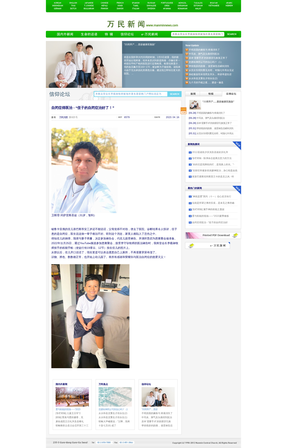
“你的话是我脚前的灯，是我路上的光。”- (213, 164)
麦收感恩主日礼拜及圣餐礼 (70, 421)
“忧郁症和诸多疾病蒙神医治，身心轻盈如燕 (214, 170)
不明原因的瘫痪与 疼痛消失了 (157, 413)
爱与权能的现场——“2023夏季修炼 (210, 216)
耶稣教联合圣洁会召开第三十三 (72, 425)
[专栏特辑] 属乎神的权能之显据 (208, 209)
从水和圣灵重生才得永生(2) (113, 413)
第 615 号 (73, 117)
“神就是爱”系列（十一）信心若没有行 (211, 196)
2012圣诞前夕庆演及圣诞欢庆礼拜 (210, 152)
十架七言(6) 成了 (107, 425)
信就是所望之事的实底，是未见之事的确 (213, 203)
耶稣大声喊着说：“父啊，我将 (114, 421)
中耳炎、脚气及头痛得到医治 (157, 417)
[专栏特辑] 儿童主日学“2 (68, 413)
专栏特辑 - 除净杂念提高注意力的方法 (212, 158)
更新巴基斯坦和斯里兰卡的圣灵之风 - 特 (213, 176)
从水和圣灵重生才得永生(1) (113, 417)
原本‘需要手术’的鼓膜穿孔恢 (156, 421)
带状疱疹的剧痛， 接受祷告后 (157, 425)
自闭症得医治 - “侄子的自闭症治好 (210, 222)
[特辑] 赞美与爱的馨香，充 (69, 417)
